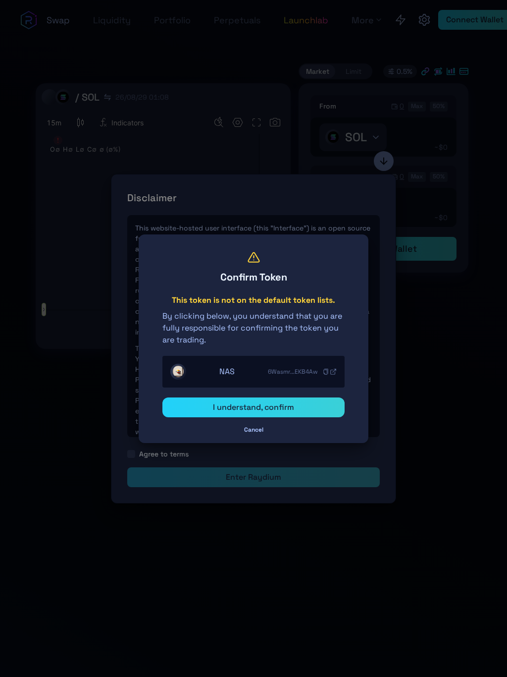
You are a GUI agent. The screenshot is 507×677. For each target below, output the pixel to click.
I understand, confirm (253, 407)
